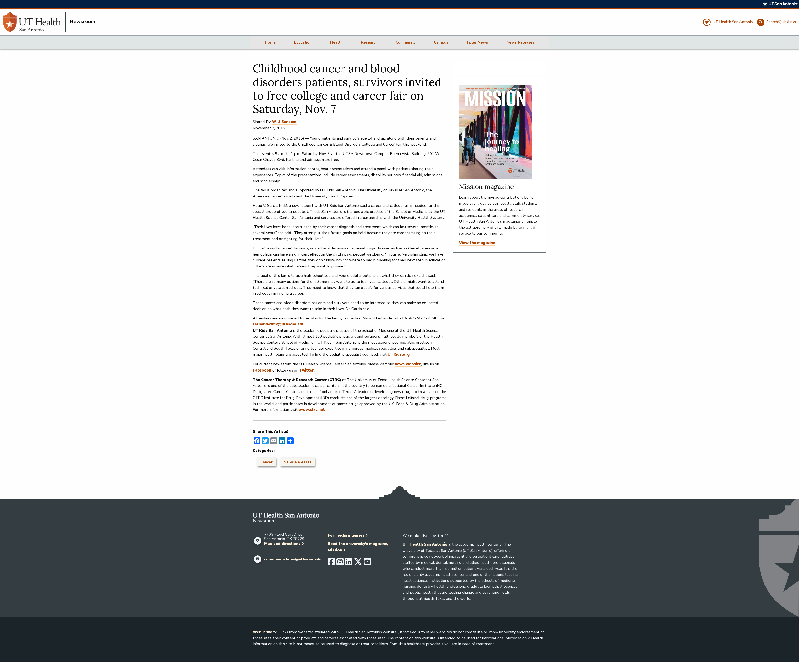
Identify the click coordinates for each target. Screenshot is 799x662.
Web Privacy (264, 632)
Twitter (306, 370)
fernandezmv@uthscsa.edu (278, 324)
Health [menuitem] (336, 42)
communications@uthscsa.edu (292, 559)
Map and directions (282, 543)
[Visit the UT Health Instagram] (340, 563)
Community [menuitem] (406, 42)
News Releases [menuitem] (520, 42)
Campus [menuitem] (441, 42)
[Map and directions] (257, 541)
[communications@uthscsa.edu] (257, 559)
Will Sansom (284, 122)
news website (408, 364)
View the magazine (477, 243)
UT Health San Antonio (425, 544)
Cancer (266, 462)
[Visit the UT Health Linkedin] (348, 563)
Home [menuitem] (270, 42)
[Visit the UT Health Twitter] (358, 563)
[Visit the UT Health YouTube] (367, 563)
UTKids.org (399, 354)
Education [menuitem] (302, 42)
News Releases (297, 462)
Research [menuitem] (369, 42)
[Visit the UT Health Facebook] (331, 563)
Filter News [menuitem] (477, 42)
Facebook (262, 370)
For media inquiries (346, 535)
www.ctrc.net (312, 409)
